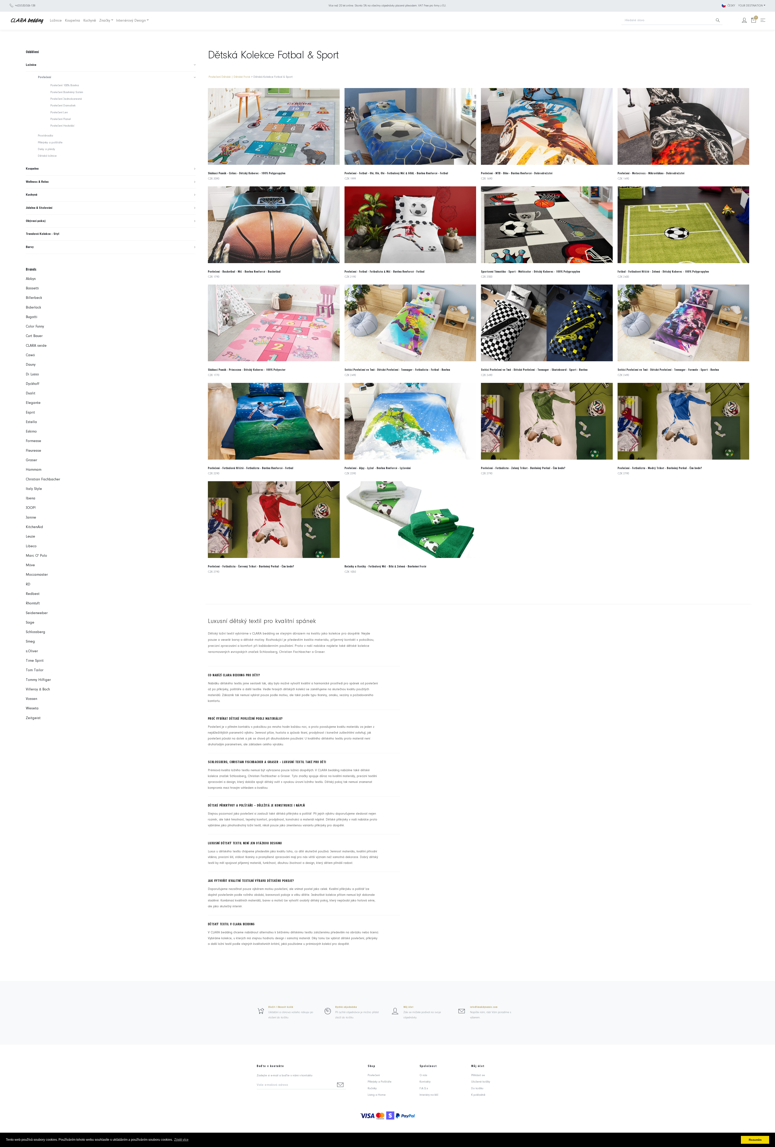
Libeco (31, 546)
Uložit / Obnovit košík (280, 1007)
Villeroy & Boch (38, 689)
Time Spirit (35, 661)
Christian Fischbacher (43, 479)
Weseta (32, 708)
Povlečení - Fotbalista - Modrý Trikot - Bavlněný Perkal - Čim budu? (660, 468)
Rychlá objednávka (346, 1007)
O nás (423, 1075)
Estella (31, 422)
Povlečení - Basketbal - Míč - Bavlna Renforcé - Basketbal (244, 271)
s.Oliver (32, 651)
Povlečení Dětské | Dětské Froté (229, 77)
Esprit (30, 413)
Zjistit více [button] (181, 1139)
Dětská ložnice (47, 156)
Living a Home (377, 1095)
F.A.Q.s (424, 1088)
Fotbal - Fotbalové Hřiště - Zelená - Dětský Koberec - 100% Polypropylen (663, 271)
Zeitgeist (33, 718)
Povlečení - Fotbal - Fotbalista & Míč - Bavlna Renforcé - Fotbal (384, 271)
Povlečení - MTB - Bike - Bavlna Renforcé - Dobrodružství (516, 173)
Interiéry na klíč (429, 1095)
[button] (111, 64)
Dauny (31, 365)
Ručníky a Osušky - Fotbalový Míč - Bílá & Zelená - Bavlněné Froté (385, 566)
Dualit (30, 393)
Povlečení (374, 1075)
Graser (31, 460)
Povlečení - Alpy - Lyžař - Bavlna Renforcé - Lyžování (378, 468)
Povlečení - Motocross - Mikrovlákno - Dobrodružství (651, 173)
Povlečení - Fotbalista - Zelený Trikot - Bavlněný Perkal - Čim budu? (523, 468)
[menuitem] (111, 64)
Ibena (30, 498)
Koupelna (72, 21)
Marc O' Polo (36, 556)
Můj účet (408, 1007)
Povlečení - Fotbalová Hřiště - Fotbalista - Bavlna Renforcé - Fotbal (250, 468)
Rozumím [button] (755, 1139)
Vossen (31, 699)
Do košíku (477, 1088)
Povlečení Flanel (60, 119)
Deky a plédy (46, 149)
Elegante (33, 403)
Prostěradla (45, 135)
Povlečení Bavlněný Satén (66, 92)
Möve (30, 565)
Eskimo (31, 432)
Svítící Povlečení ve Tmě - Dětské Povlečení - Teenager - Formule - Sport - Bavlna (668, 369)
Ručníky (372, 1088)
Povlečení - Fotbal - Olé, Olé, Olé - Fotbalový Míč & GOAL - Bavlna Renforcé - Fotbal (396, 173)
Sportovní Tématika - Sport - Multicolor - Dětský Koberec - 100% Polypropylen (530, 271)
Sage (30, 623)
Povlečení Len (59, 112)
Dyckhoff (32, 384)
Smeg (30, 642)
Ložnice (56, 21)
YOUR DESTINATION (750, 5)
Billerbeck (34, 298)
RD (28, 584)
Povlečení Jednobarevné (66, 99)
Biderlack (33, 308)
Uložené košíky (480, 1081)
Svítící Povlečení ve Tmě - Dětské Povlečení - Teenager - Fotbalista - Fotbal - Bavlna (397, 369)
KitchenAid (34, 527)
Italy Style (34, 489)
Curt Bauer (34, 336)
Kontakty (425, 1081)
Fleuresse (33, 451)
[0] (753, 21)
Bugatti (31, 317)
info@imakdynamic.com (483, 1007)
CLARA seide (36, 346)
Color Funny (35, 327)
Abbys (31, 279)
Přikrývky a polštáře (50, 142)
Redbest (33, 594)
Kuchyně (89, 21)
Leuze (30, 537)
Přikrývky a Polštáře (380, 1081)
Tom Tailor (34, 670)
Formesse (33, 441)
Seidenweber (37, 613)
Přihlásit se (478, 1075)
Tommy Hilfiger (38, 680)
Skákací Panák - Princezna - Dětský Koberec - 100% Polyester (247, 369)
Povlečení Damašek (62, 105)
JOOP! (31, 508)
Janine (31, 518)
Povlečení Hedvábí (62, 125)
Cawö (30, 355)
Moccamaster (37, 575)
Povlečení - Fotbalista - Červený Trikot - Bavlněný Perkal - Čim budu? (251, 566)
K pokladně (478, 1095)
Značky (104, 21)
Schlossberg (35, 632)
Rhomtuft (33, 603)
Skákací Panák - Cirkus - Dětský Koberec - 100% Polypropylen (246, 173)
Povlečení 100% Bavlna (64, 85)
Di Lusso (32, 374)
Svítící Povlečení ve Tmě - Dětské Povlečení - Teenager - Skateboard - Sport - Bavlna (534, 369)
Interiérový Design (131, 21)
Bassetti (32, 288)
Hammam (33, 470)
